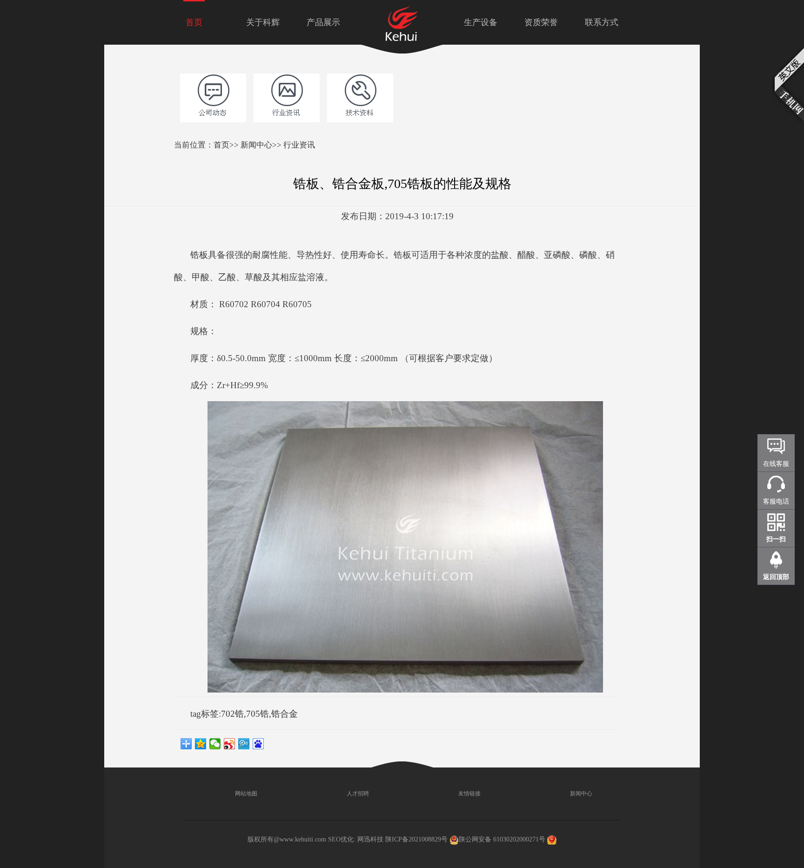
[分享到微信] (215, 743)
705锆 (257, 714)
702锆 (232, 714)
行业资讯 (299, 145)
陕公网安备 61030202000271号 (502, 839)
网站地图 (245, 793)
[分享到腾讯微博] (244, 743)
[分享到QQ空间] (201, 743)
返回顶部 (776, 576)
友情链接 (469, 793)
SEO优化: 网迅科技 (355, 839)
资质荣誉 (541, 22)
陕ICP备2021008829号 (416, 839)
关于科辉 (263, 22)
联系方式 (601, 22)
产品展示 (323, 22)
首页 (194, 22)
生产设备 (480, 22)
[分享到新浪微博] (229, 743)
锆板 (199, 255)
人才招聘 (357, 793)
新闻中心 (256, 145)
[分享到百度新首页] (258, 743)
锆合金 (284, 714)
